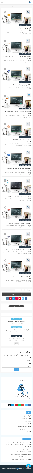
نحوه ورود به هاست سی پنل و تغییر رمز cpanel (19, 197)
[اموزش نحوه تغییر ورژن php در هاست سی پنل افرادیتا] (16, 239)
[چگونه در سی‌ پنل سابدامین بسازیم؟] (16, 74)
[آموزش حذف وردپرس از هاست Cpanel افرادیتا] (16, 213)
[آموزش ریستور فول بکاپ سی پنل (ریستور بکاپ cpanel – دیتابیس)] (16, 46)
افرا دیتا (29, 431)
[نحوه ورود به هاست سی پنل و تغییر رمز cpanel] (16, 186)
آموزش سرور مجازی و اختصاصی (24, 426)
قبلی (29, 290)
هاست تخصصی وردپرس (25, 429)
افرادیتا (17, 468)
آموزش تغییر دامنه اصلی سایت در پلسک (16, 321)
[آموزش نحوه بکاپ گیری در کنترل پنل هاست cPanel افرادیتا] (16, 158)
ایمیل (29, 357)
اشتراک (16, 369)
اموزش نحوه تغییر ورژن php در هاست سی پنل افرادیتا (18, 250)
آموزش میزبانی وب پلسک (16, 318)
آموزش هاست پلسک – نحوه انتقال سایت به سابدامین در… (16, 330)
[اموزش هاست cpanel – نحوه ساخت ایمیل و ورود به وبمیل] (16, 101)
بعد (17, 290)
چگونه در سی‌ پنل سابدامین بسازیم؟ (22, 85)
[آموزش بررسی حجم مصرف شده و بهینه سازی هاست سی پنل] (16, 266)
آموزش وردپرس (27, 424)
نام (30, 363)
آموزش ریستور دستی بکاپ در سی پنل (16, 338)
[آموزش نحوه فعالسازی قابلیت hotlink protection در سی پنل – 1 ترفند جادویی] (16, 18)
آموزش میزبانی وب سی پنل (25, 25)
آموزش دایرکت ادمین (26, 418)
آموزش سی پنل (27, 416)
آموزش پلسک (27, 421)
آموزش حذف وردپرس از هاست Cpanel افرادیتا (20, 223)
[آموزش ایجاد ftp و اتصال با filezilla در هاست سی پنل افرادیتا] (16, 129)
